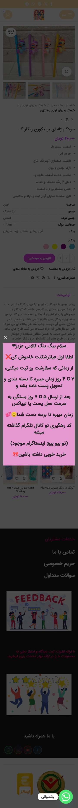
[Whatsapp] (66, 797)
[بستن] (5, 337)
